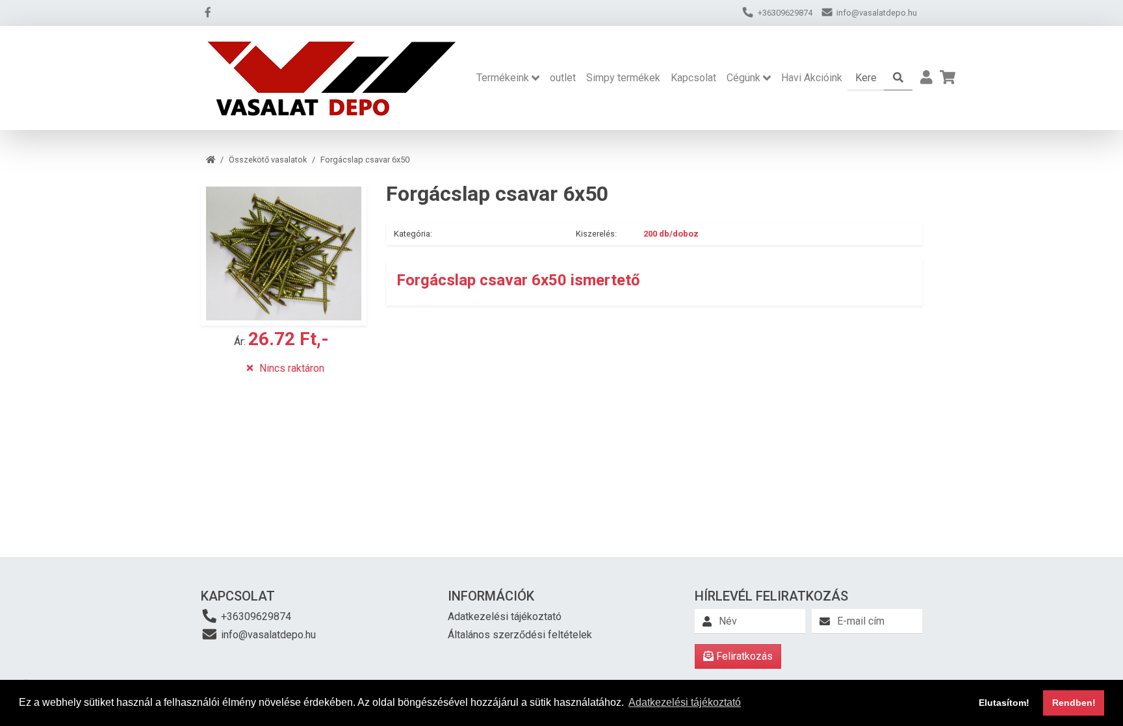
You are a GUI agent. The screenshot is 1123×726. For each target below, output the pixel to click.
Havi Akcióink (811, 77)
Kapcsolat (693, 77)
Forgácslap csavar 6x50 (364, 159)
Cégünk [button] (743, 77)
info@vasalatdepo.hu (267, 635)
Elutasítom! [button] (1004, 702)
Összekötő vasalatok (268, 159)
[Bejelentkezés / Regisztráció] (926, 78)
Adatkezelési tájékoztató (505, 616)
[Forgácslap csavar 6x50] (284, 253)
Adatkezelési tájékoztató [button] (684, 702)
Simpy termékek (623, 77)
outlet (563, 77)
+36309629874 (254, 616)
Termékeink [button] (502, 77)
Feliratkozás (743, 656)
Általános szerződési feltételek (520, 635)
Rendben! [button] (1074, 702)
